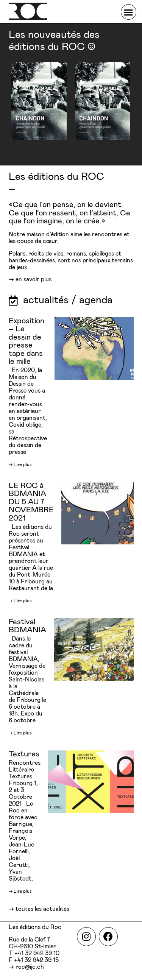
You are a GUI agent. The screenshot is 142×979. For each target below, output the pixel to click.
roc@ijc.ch (30, 967)
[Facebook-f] (108, 936)
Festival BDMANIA (27, 626)
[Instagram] (86, 936)
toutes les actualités (42, 909)
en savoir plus (33, 279)
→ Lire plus (20, 464)
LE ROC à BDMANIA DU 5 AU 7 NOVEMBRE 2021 (31, 502)
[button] (128, 12)
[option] (39, 101)
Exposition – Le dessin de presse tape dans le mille (26, 341)
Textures (24, 754)
